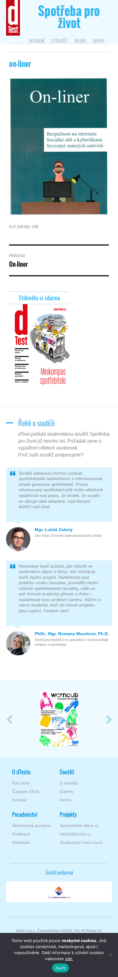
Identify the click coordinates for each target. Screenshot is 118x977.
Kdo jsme (21, 783)
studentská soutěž (69, 18)
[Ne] (110, 955)
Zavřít (60, 968)
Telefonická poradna (31, 825)
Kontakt (19, 799)
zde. (69, 958)
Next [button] (109, 719)
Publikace (21, 834)
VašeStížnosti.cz (75, 834)
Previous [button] (9, 719)
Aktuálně (36, 40)
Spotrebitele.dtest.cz (79, 825)
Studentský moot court (81, 842)
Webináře (21, 842)
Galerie (80, 40)
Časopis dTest (25, 791)
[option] (59, 718)
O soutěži (59, 40)
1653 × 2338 (31, 226)
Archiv (98, 40)
